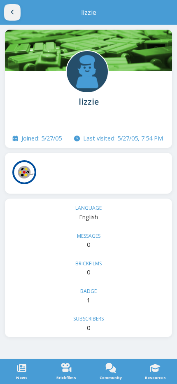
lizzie (89, 101)
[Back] (12, 12)
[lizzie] (86, 70)
